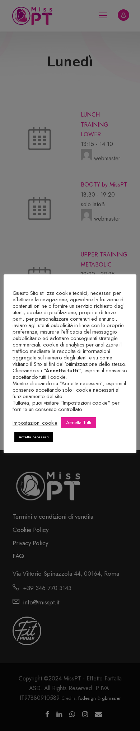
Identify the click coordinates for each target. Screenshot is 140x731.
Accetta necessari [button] (34, 437)
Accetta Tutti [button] (78, 422)
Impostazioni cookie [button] (35, 423)
